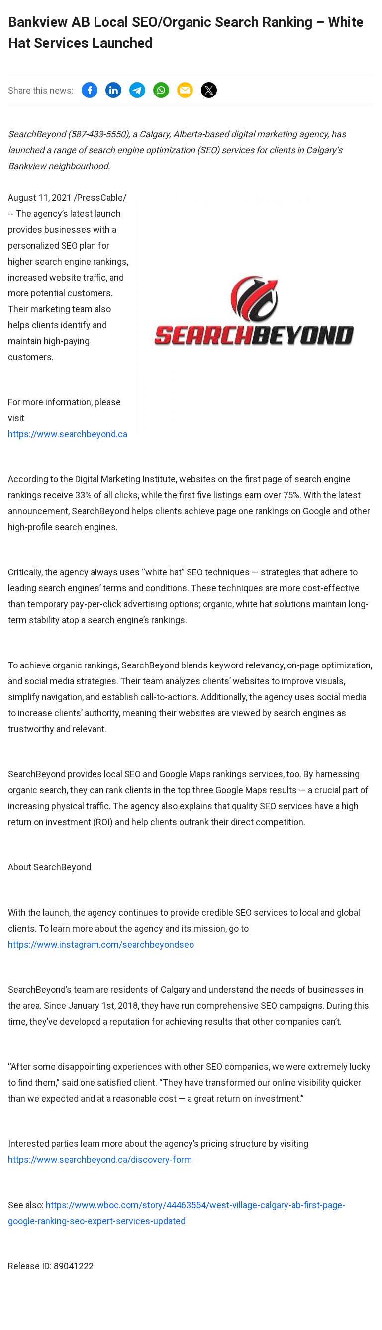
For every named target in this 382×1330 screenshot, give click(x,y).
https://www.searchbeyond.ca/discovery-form (100, 1159)
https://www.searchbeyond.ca (67, 434)
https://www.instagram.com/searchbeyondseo (101, 944)
